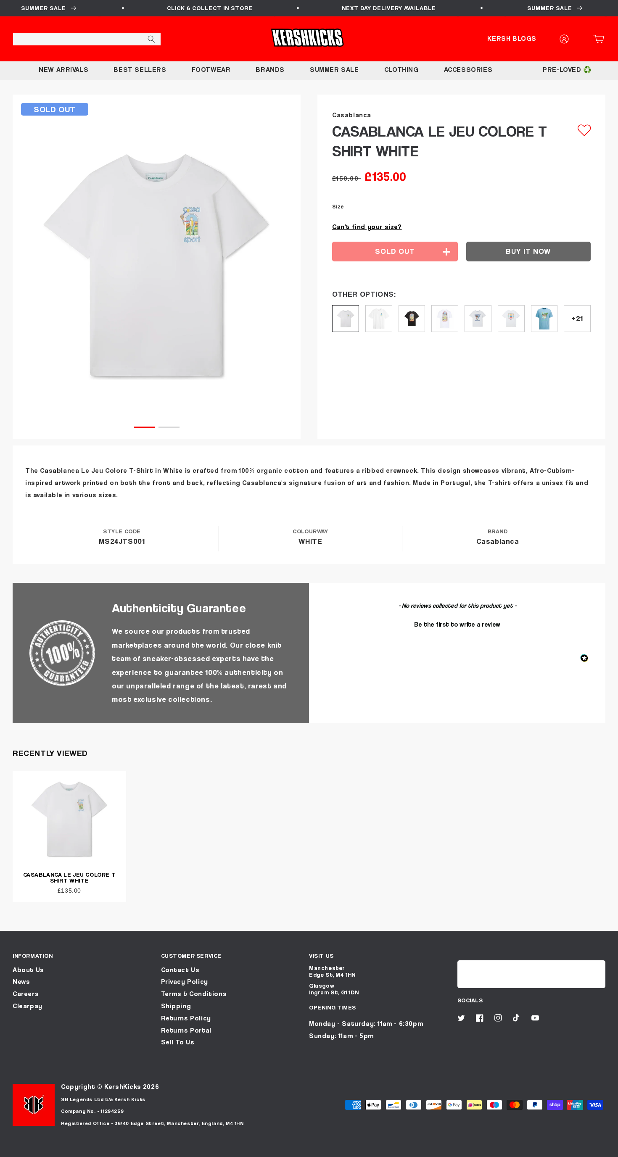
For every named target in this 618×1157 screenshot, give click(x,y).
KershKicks (122, 1087)
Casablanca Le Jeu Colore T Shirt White (69, 877)
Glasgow (321, 985)
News (21, 982)
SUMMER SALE (334, 70)
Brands (270, 70)
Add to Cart (309, 1147)
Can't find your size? (367, 227)
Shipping (176, 1006)
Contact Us (180, 970)
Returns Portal (186, 1030)
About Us (28, 970)
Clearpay (27, 1006)
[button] (601, 39)
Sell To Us (178, 1042)
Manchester (327, 967)
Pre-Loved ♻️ (567, 70)
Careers (26, 994)
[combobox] (87, 39)
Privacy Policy (184, 982)
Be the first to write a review (457, 624)
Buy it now (528, 251)
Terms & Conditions (194, 994)
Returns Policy (186, 1018)
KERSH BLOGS (511, 38)
